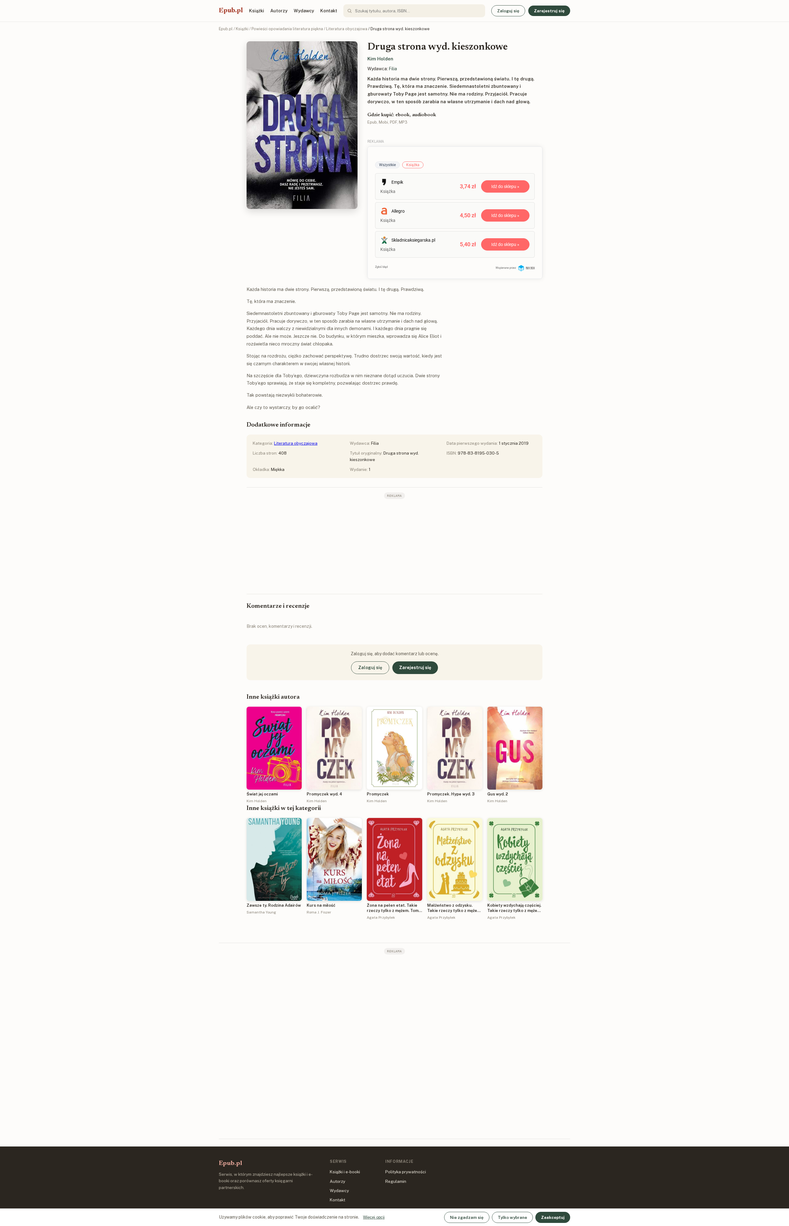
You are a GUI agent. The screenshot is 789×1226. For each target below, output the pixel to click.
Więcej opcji (374, 1217)
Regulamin (395, 1181)
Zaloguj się (508, 10)
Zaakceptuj (553, 1217)
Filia (393, 68)
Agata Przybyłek (381, 917)
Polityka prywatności (405, 1171)
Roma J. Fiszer (319, 912)
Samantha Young (261, 912)
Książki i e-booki (345, 1171)
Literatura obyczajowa (346, 29)
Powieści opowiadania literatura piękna (287, 29)
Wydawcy (304, 10)
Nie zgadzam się (467, 1217)
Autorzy (279, 10)
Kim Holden (380, 58)
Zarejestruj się (549, 10)
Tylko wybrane (512, 1217)
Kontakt (328, 10)
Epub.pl (231, 10)
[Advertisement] (394, 546)
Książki (256, 10)
